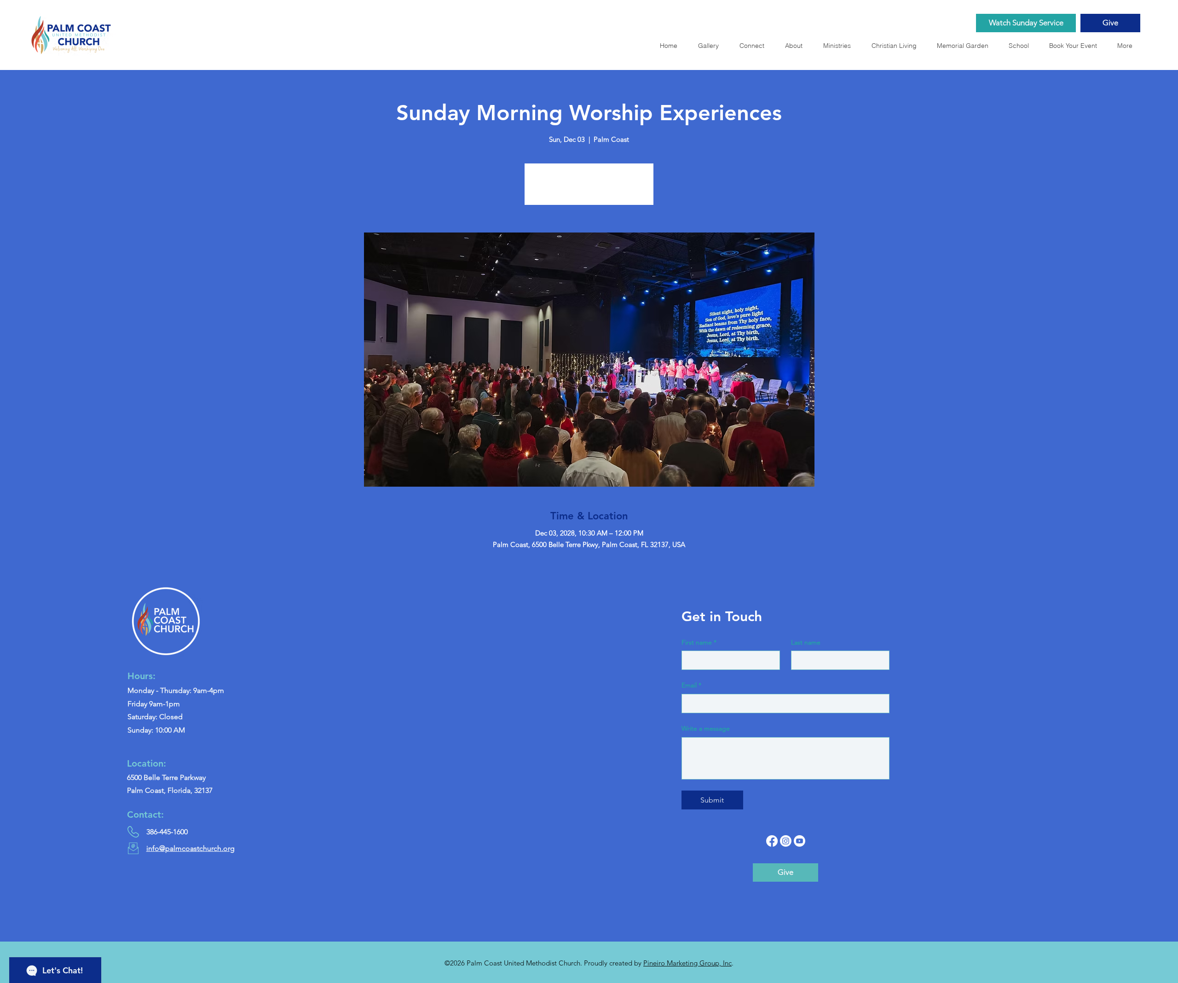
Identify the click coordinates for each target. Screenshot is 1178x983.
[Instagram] (785, 841)
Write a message (705, 728)
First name (698, 642)
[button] (965, 45)
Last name (805, 642)
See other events (589, 189)
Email (691, 685)
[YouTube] (799, 841)
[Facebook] (772, 841)
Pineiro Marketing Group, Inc (687, 963)
